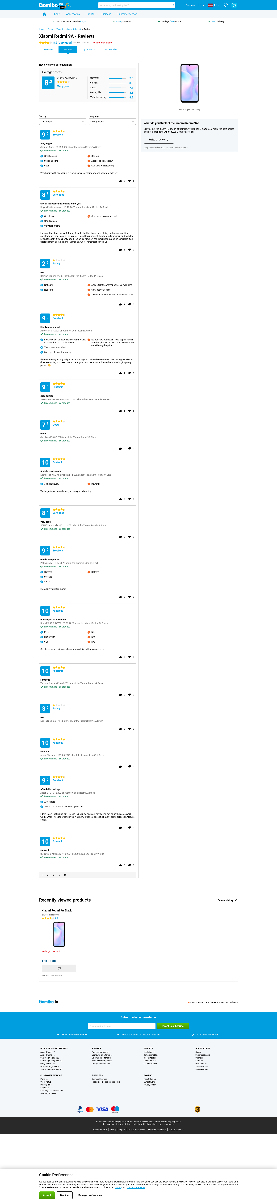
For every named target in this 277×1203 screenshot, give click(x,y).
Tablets (90, 14)
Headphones (200, 1064)
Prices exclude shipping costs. (168, 1122)
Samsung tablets (151, 1055)
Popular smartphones (54, 1048)
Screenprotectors (202, 1055)
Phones (96, 1048)
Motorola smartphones (102, 1061)
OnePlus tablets (150, 1064)
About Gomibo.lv (100, 1130)
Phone (56, 14)
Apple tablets (149, 1052)
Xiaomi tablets (150, 1058)
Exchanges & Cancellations (52, 1090)
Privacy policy (150, 1085)
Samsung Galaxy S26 (49, 1058)
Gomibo (148, 1075)
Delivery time (45, 1085)
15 (65, 874)
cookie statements (136, 1187)
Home (41, 29)
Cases (198, 1052)
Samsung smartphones (102, 1055)
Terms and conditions (156, 1130)
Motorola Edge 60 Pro (49, 1066)
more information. (167, 1124)
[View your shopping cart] (234, 5)
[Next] (133, 875)
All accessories (201, 1069)
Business (106, 14)
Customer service (127, 14)
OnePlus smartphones (101, 1058)
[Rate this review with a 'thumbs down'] (129, 180)
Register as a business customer (106, 1082)
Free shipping (194, 110)
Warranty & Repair (48, 1093)
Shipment (44, 1088)
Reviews (87, 29)
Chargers (199, 1058)
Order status (45, 1082)
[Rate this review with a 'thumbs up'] (120, 180)
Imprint (122, 1130)
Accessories (73, 14)
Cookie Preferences (136, 1130)
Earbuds (199, 1061)
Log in (201, 5)
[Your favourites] (226, 5)
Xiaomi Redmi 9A (73, 29)
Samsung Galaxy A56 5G (51, 1061)
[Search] (172, 5)
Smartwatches (201, 1066)
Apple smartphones (100, 1052)
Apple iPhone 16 (47, 1055)
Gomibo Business (99, 1079)
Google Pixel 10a (47, 1064)
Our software (149, 1082)
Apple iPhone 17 (47, 1052)
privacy (118, 1187)
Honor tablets (149, 1061)
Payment (44, 1079)
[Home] (44, 14)
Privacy (113, 1130)
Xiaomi (59, 29)
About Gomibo (150, 1079)
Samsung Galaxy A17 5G (51, 1069)
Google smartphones (101, 1064)
